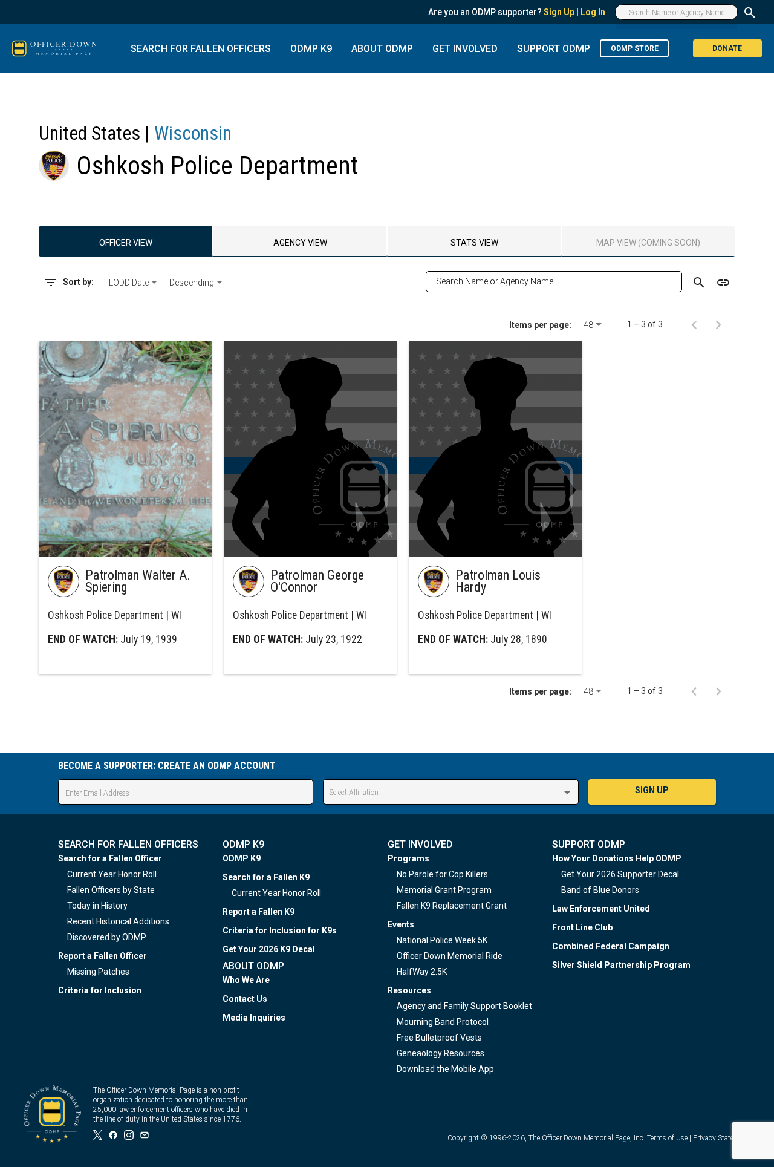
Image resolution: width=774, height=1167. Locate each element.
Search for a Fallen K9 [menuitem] (266, 877)
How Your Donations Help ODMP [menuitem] (616, 858)
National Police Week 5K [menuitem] (442, 940)
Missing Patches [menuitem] (98, 971)
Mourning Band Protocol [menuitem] (443, 1022)
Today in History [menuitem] (97, 905)
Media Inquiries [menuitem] (254, 1017)
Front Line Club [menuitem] (582, 927)
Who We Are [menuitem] (246, 980)
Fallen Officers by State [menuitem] (111, 890)
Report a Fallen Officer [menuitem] (102, 956)
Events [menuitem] (401, 924)
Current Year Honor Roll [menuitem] (112, 874)
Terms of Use (667, 1138)
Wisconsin (193, 133)
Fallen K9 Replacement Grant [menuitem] (452, 905)
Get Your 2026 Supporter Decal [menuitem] (620, 874)
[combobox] (134, 282)
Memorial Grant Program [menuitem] (444, 890)
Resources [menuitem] (409, 990)
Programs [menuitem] (408, 858)
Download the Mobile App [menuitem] (445, 1069)
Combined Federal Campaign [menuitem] (610, 946)
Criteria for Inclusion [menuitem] (99, 990)
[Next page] (718, 324)
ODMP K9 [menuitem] (242, 858)
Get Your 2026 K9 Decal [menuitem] (269, 949)
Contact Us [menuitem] (245, 999)
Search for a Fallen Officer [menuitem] (110, 858)
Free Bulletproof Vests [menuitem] (439, 1037)
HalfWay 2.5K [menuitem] (422, 971)
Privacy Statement (721, 1138)
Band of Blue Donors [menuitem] (600, 890)
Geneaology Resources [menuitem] (440, 1053)
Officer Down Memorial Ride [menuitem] (449, 956)
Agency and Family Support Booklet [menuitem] (464, 1006)
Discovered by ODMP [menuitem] (106, 937)
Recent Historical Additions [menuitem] (118, 921)
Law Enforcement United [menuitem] (601, 909)
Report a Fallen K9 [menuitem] (258, 912)
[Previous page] (694, 324)
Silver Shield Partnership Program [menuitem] (621, 965)
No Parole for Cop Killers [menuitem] (442, 874)
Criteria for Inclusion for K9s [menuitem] (280, 930)
